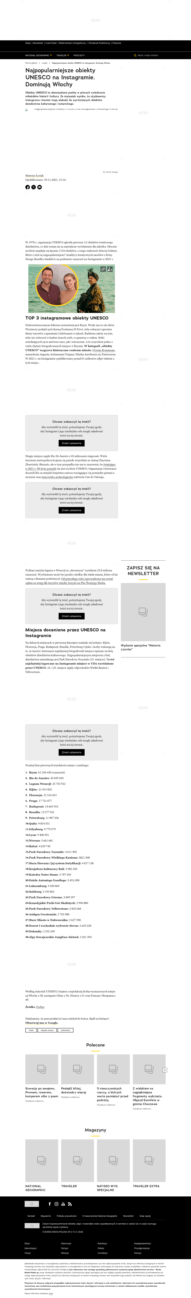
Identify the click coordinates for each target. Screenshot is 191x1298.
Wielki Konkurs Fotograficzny (72, 43)
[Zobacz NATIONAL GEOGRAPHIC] (41, 1160)
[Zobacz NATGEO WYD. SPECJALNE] (113, 1160)
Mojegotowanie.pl (142, 1243)
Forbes (40, 1007)
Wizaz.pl (65, 1253)
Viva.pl (28, 1253)
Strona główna (31, 63)
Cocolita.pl (102, 1253)
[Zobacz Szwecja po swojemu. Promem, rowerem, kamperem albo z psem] (41, 1069)
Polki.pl (101, 1248)
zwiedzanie (65, 1030)
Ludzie (44, 63)
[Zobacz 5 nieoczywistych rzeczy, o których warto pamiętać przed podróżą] (113, 1069)
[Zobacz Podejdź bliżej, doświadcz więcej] (77, 1069)
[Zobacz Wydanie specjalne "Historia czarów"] (143, 612)
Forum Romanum (104, 350)
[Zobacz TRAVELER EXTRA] (149, 1160)
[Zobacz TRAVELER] (77, 1160)
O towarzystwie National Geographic (100, 1216)
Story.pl (137, 1253)
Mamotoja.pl (30, 1248)
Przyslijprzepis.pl (142, 1248)
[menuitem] (38, 55)
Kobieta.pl (102, 1243)
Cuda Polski (51, 43)
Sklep (28, 43)
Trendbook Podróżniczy (99, 43)
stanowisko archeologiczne (57, 477)
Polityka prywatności (67, 1216)
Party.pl (64, 1248)
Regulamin (46, 1216)
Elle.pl (27, 1243)
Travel (31, 1030)
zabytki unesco (47, 1030)
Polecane (117, 43)
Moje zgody (145, 1216)
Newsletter (38, 43)
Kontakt (31, 1216)
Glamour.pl (66, 1243)
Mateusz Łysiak (34, 175)
